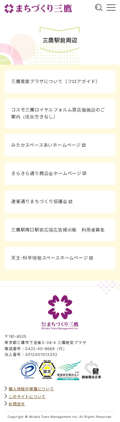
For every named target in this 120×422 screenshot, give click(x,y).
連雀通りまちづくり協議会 (39, 201)
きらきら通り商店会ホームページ (46, 173)
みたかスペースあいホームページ (46, 145)
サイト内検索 (99, 7)
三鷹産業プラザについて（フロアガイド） (55, 81)
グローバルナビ (111, 7)
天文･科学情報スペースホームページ (49, 258)
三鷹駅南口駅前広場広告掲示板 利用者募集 (58, 230)
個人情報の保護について (31, 389)
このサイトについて (27, 396)
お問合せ (17, 404)
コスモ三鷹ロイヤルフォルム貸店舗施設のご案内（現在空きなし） (58, 113)
